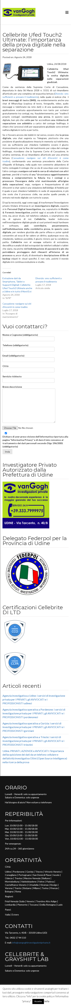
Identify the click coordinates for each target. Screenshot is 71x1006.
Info (46, 1001)
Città (5, 366)
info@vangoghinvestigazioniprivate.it (31, 942)
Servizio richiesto (12, 376)
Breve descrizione (12, 386)
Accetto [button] (38, 1001)
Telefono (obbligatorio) (15, 345)
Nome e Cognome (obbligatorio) (20, 334)
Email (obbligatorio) (13, 355)
